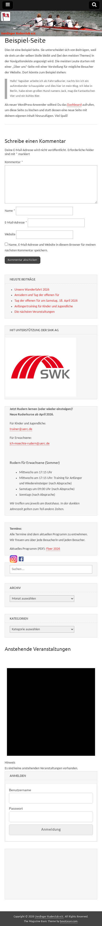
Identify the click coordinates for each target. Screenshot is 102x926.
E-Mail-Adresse (16, 222)
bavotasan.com (69, 921)
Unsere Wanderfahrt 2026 (31, 290)
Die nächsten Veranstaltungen (34, 312)
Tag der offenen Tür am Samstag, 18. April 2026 (46, 301)
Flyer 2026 (53, 549)
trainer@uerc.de (21, 429)
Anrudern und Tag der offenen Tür (36, 295)
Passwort (16, 808)
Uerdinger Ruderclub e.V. (49, 916)
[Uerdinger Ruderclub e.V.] (51, 23)
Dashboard (74, 105)
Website (10, 234)
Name (10, 211)
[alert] (51, 714)
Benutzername (20, 790)
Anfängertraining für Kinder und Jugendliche (43, 306)
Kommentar (14, 162)
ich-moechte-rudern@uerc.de (30, 443)
